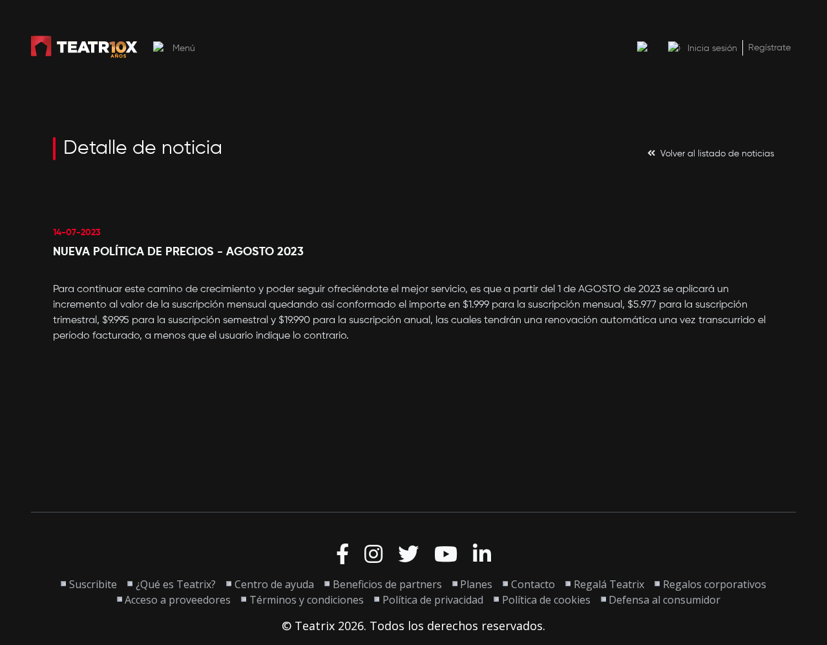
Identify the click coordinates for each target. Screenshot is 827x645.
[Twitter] (408, 555)
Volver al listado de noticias (717, 153)
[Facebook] (342, 555)
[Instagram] (373, 555)
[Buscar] (643, 48)
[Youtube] (445, 555)
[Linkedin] (482, 555)
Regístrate (769, 47)
